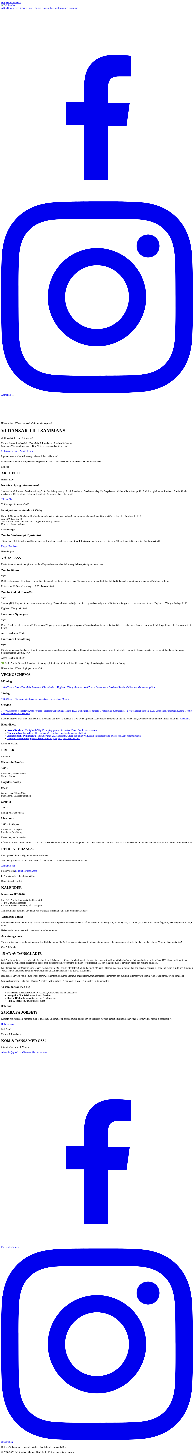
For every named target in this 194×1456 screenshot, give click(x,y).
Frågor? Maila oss (9, 546)
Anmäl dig (6, 394)
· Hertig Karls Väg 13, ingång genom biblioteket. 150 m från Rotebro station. (52, 730)
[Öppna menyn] (13, 395)
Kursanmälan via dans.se (35, 1052)
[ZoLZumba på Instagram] (97, 392)
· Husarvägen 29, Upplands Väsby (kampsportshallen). (46, 733)
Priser (30, 8)
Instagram (73, 8)
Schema (23, 8)
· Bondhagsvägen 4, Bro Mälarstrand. (43, 738)
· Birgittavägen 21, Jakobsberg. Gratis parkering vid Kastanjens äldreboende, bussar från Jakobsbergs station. (74, 735)
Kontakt (45, 8)
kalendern (184, 718)
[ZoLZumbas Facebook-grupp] (97, 200)
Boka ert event (8, 1024)
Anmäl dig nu (26, 451)
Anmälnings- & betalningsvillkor (19, 876)
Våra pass (14, 8)
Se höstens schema (10, 451)
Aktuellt (5, 8)
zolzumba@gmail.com (26, 871)
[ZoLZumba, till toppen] (8, 5)
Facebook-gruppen (59, 8)
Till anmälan (7, 499)
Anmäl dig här (8, 865)
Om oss (37, 8)
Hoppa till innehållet (11, 2)
